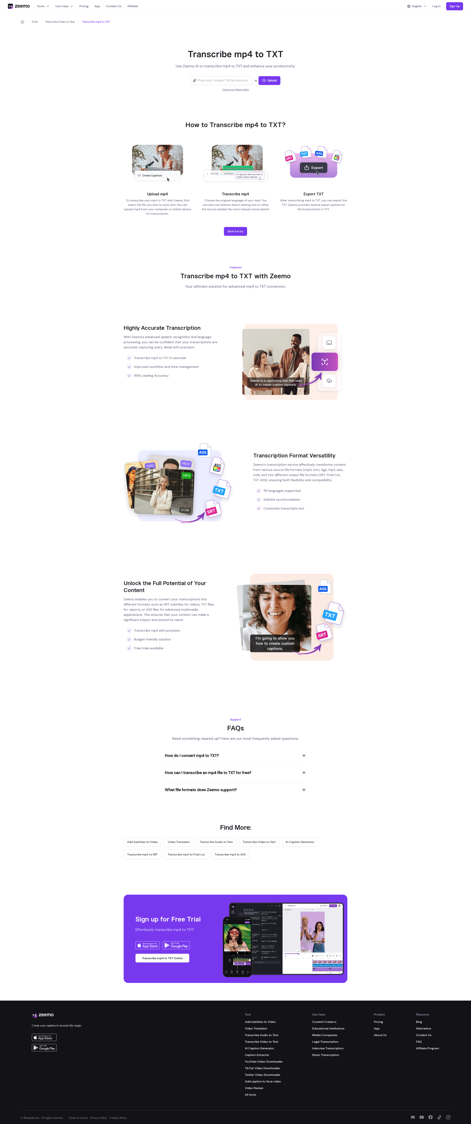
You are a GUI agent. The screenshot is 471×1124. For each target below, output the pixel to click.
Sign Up (454, 6)
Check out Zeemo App (235, 89)
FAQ (419, 1042)
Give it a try (235, 231)
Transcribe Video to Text (60, 21)
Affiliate (132, 6)
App (97, 6)
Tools (40, 6)
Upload (272, 80)
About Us (380, 1035)
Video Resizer (254, 1088)
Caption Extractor (257, 1055)
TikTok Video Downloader (262, 1068)
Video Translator (256, 1028)
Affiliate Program (427, 1048)
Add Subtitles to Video (260, 1022)
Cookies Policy (118, 1117)
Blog (419, 1022)
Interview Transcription (327, 1048)
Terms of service (78, 1117)
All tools (250, 1095)
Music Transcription (325, 1055)
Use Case (61, 6)
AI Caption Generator (259, 1048)
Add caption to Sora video (263, 1081)
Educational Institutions (328, 1028)
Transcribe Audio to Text (261, 1035)
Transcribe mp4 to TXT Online (162, 958)
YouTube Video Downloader (264, 1061)
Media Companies (324, 1035)
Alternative (423, 1028)
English (417, 6)
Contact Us (113, 6)
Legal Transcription (325, 1042)
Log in (436, 6)
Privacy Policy (98, 1117)
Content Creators (324, 1022)
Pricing (83, 6)
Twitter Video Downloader (262, 1075)
